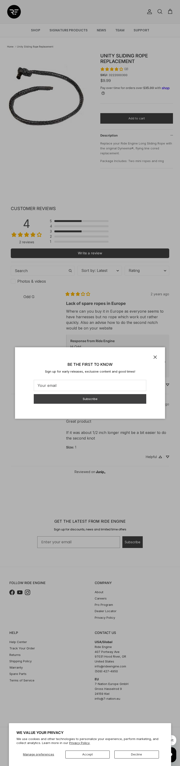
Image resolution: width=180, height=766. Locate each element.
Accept (87, 754)
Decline (136, 754)
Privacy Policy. (79, 743)
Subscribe (90, 399)
